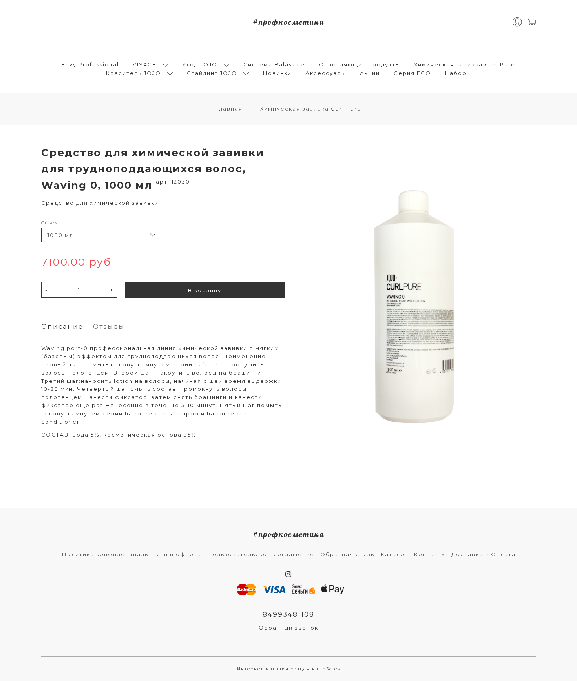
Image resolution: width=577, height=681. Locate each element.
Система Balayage (274, 64)
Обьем (49, 223)
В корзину (204, 290)
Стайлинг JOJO (212, 73)
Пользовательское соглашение (260, 554)
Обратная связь (347, 554)
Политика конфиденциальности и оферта (131, 554)
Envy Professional (90, 64)
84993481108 (288, 614)
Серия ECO (412, 73)
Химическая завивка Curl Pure (464, 64)
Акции (370, 73)
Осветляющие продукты (359, 64)
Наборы (458, 73)
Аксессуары (325, 73)
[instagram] (288, 574)
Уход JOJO (199, 64)
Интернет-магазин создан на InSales (288, 669)
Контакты (430, 554)
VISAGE (144, 64)
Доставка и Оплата (483, 554)
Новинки (277, 73)
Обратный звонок (288, 628)
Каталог (394, 554)
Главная (229, 109)
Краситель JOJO (133, 73)
